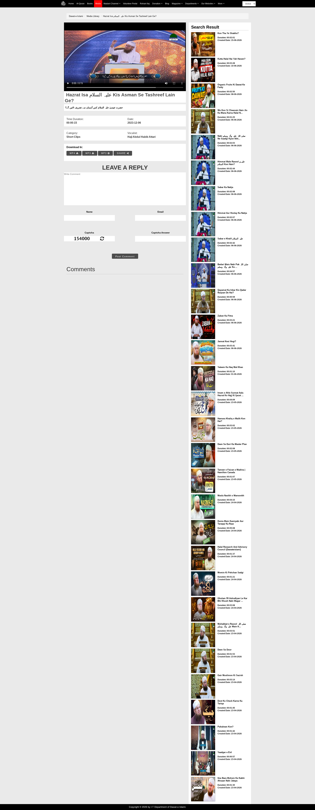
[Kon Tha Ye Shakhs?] (203, 44)
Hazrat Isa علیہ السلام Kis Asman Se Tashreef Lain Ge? (129, 16)
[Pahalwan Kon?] (203, 737)
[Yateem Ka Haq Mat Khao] (203, 378)
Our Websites (207, 3)
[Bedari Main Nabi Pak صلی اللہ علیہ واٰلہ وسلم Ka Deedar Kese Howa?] (203, 275)
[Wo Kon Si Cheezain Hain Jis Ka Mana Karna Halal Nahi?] (203, 121)
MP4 (73, 153)
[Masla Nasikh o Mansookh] (203, 506)
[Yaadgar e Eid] (203, 763)
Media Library (93, 16)
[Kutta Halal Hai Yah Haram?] (203, 70)
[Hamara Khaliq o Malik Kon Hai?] (203, 429)
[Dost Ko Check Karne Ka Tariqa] (203, 712)
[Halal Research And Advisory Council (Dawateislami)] (203, 558)
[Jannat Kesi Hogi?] (203, 352)
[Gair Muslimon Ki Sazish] (203, 686)
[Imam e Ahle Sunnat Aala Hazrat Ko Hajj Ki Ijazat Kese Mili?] (203, 404)
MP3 (88, 153)
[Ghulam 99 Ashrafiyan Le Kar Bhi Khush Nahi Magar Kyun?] (203, 609)
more (220, 3)
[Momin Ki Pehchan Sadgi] (203, 583)
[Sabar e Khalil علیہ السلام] (203, 249)
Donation (156, 3)
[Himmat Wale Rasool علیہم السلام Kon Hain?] (203, 172)
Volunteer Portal (130, 3)
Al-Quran (80, 3)
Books (90, 3)
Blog (167, 3)
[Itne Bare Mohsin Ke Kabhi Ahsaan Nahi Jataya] (203, 789)
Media (98, 3)
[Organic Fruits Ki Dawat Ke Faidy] (203, 95)
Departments (191, 3)
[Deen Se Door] (203, 660)
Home (71, 3)
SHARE (122, 153)
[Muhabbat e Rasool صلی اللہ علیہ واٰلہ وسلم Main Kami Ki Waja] (203, 635)
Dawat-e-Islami (76, 16)
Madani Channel (111, 3)
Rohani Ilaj (145, 3)
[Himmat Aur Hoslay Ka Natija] (203, 224)
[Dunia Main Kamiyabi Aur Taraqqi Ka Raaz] (203, 532)
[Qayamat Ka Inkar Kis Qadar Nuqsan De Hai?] (203, 301)
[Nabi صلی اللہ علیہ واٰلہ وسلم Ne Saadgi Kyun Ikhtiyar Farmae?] (203, 147)
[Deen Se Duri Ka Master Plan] (203, 455)
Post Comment (125, 256)
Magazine (176, 3)
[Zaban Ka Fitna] (203, 327)
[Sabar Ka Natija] (203, 198)
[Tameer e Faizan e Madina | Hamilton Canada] (203, 481)
